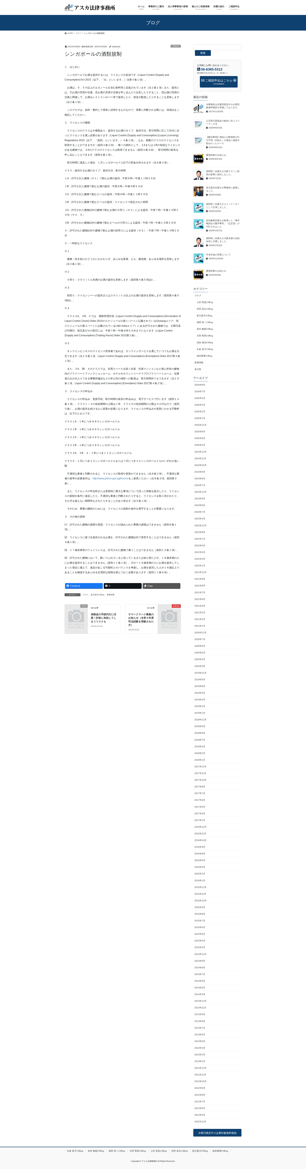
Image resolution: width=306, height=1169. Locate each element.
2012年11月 (200, 1074)
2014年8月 (199, 967)
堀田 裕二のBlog (205, 322)
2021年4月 (199, 606)
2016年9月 (199, 847)
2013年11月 (200, 1007)
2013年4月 (199, 1048)
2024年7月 (199, 485)
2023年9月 (199, 498)
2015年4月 (199, 940)
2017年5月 (199, 807)
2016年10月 (200, 840)
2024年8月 (199, 478)
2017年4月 (199, 813)
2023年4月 (199, 518)
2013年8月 (199, 1021)
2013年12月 (200, 1001)
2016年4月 (199, 867)
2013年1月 (199, 1061)
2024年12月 (200, 452)
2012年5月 (199, 1115)
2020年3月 (199, 666)
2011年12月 (200, 1121)
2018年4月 (199, 746)
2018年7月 (199, 740)
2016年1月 (199, 880)
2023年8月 (199, 505)
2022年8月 (199, 532)
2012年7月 (199, 1101)
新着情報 (110, 595)
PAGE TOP (296, 1131)
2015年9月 (199, 907)
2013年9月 (199, 1014)
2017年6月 (199, 800)
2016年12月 (200, 827)
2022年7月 (199, 539)
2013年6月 (199, 1034)
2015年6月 (199, 927)
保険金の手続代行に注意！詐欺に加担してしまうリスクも (103, 618)
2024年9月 (199, 472)
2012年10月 (200, 1081)
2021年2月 (199, 619)
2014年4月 (199, 994)
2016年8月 (199, 853)
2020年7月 (199, 639)
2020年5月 (199, 652)
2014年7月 (199, 974)
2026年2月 (199, 411)
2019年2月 (199, 706)
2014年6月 (199, 981)
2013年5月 (199, 1041)
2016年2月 (199, 873)
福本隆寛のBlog (204, 356)
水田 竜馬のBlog (205, 335)
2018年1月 (199, 760)
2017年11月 (200, 773)
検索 (202, 53)
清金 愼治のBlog (205, 342)
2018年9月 (199, 726)
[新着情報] (169, 611)
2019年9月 (199, 679)
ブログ (176, 46)
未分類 (197, 369)
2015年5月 (199, 934)
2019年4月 (199, 699)
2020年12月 (200, 632)
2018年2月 (199, 753)
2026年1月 (199, 418)
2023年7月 (199, 512)
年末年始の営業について (218, 254)
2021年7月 (199, 592)
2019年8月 (199, 686)
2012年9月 (199, 1088)
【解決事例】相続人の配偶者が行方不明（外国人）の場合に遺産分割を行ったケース (223, 140)
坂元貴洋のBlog (97, 595)
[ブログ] (76, 611)
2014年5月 (199, 987)
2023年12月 (200, 492)
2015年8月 (199, 914)
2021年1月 (199, 626)
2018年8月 (199, 733)
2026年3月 (199, 405)
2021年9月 (199, 579)
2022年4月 (199, 552)
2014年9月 (199, 961)
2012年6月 (199, 1108)
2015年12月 (200, 887)
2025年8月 (199, 431)
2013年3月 (199, 1054)
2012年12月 (200, 1068)
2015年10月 (200, 900)
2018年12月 (200, 719)
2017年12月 (200, 766)
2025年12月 (200, 425)
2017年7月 (199, 793)
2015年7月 (199, 920)
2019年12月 (200, 673)
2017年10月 (200, 780)
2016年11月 (200, 833)
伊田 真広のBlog (205, 309)
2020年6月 (199, 646)
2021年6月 (199, 599)
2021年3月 (199, 612)
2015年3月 (199, 947)
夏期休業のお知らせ (216, 155)
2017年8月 (199, 786)
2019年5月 (199, 693)
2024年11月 (200, 458)
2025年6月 (199, 438)
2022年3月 (199, 559)
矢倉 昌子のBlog (205, 349)
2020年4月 (199, 659)
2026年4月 (199, 398)
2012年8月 (199, 1095)
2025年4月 (199, 445)
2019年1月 (199, 713)
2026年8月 (199, 385)
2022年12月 (200, 525)
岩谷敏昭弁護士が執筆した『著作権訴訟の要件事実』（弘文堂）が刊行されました (223, 223)
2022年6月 (199, 545)
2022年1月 (199, 565)
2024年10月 (200, 465)
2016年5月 (199, 860)
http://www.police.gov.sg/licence (110, 478)
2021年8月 (199, 585)
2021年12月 (200, 572)
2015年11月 (200, 894)
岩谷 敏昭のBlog (205, 329)
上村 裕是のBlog (205, 302)
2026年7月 (199, 391)
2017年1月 (199, 820)
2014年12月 (200, 954)
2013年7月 (199, 1028)
